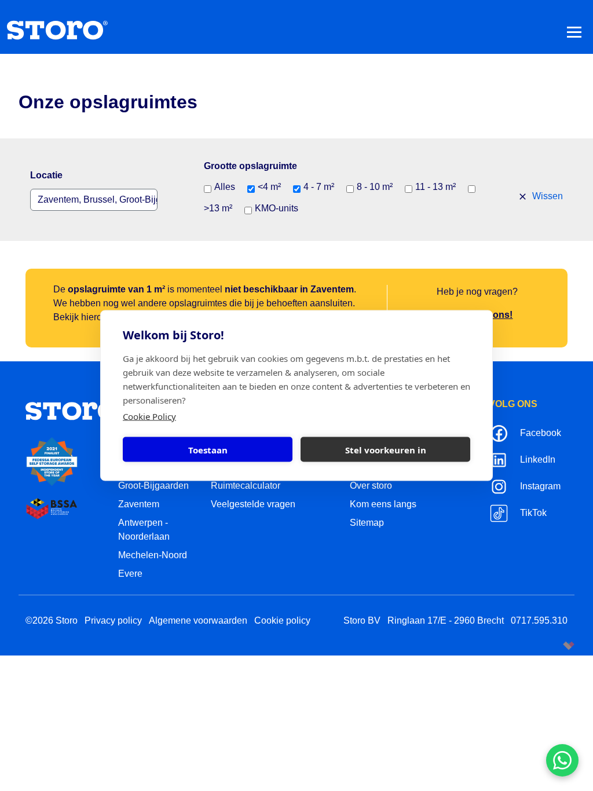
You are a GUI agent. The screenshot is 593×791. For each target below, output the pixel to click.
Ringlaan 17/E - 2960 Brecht (445, 620)
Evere (130, 573)
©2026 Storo (51, 620)
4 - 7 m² (318, 187)
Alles (224, 187)
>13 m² (218, 208)
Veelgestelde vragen (253, 504)
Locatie (46, 175)
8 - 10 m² (375, 187)
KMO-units (276, 208)
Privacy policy (113, 620)
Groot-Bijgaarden (153, 485)
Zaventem (138, 504)
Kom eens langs (383, 504)
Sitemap (367, 523)
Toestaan (208, 449)
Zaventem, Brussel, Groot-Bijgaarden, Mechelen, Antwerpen (98, 199)
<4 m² (269, 187)
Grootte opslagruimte (250, 166)
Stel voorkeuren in (385, 449)
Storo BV (361, 620)
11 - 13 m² (435, 187)
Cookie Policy (149, 416)
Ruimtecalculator (245, 485)
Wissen (546, 196)
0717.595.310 (539, 620)
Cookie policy (282, 620)
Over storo (371, 485)
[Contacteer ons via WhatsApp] (562, 760)
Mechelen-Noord (152, 555)
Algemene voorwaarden (198, 620)
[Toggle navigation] (574, 31)
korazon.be (549, 645)
